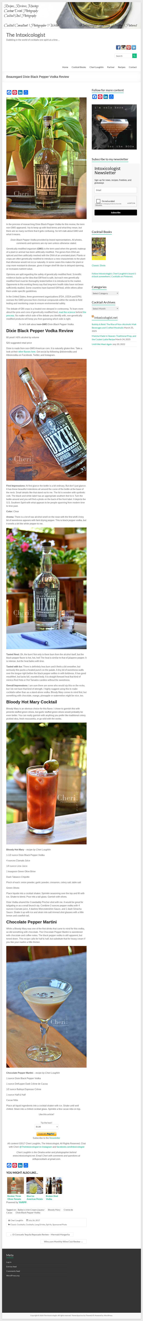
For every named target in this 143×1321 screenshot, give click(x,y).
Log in (8, 1262)
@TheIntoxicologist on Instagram (35, 1147)
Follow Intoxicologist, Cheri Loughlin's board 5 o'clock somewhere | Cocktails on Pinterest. (114, 275)
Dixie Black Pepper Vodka (28, 1212)
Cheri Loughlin (97, 67)
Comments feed (13, 1271)
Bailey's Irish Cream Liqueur (31, 1209)
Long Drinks (40, 1224)
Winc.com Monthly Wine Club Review (63, 1241)
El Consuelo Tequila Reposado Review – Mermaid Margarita (40, 1234)
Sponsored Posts (60, 1224)
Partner (111, 67)
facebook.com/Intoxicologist (70, 1147)
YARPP (23, 1202)
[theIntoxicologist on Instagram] (123, 46)
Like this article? (46, 1114)
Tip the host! (46, 1123)
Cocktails (30, 1224)
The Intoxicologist (25, 35)
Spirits (49, 1224)
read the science (67, 312)
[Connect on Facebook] (118, 46)
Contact (133, 67)
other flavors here (26, 352)
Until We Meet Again (102, 344)
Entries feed (11, 1266)
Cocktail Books (79, 67)
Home (65, 67)
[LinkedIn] (134, 46)
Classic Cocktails (17, 1224)
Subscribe (115, 212)
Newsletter (54, 1138)
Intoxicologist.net (106, 317)
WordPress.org (12, 1275)
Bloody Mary (54, 1209)
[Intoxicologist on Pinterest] (128, 46)
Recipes (121, 67)
